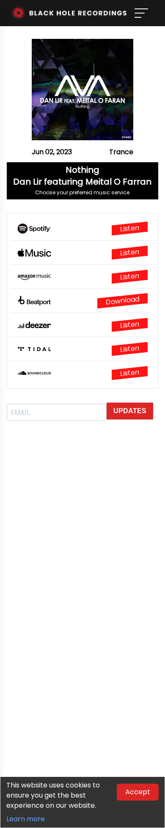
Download (122, 300)
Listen (129, 228)
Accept (137, 792)
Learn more (25, 819)
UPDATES (129, 410)
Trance (121, 152)
